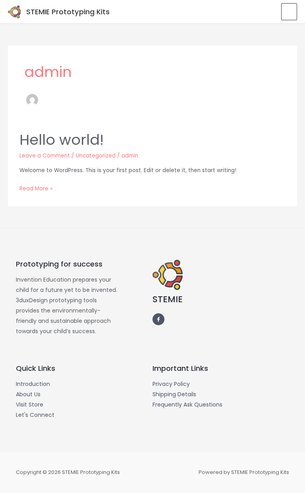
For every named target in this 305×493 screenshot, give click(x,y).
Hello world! (61, 140)
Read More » (35, 188)
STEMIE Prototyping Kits (68, 12)
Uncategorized (96, 155)
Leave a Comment (44, 155)
